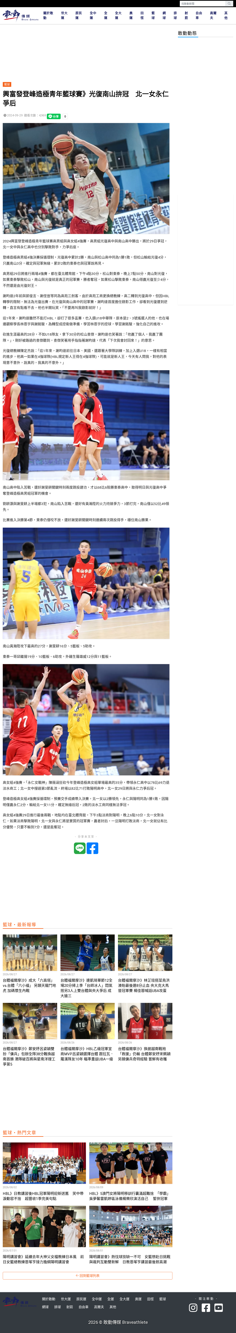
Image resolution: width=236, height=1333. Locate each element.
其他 (226, 15)
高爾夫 (213, 15)
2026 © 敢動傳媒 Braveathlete (118, 1322)
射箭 (186, 15)
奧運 (131, 15)
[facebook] (208, 1308)
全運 (105, 15)
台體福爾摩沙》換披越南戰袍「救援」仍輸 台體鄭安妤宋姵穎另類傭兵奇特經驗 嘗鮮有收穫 (144, 1054)
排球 (175, 15)
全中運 (93, 15)
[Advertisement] (87, 53)
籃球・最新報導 (19, 924)
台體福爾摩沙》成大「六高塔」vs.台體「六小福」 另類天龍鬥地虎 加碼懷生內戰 (29, 985)
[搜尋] (229, 3)
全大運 (118, 15)
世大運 (64, 15)
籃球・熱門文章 (19, 1132)
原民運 (78, 15)
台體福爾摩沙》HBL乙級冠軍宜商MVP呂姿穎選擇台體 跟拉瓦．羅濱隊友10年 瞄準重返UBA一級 (87, 1054)
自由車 (199, 15)
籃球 (153, 15)
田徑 (142, 15)
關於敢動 (48, 15)
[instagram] (195, 1308)
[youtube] (219, 1308)
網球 (164, 15)
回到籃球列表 (89, 1276)
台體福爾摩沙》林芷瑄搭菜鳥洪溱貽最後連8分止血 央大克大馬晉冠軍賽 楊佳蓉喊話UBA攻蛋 (144, 985)
